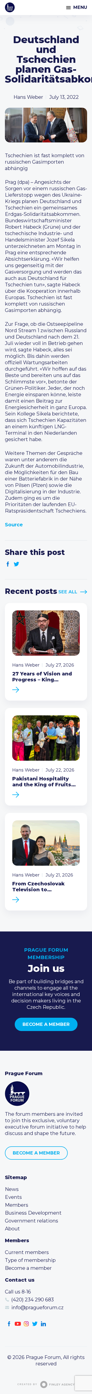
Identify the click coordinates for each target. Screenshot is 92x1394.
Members (16, 1205)
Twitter (16, 564)
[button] (46, 353)
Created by (27, 1384)
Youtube (18, 1324)
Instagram (26, 1324)
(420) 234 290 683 (32, 1300)
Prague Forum (10, 7)
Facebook (8, 564)
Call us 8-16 (18, 1292)
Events (13, 1197)
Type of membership (30, 1260)
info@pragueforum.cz (37, 1307)
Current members (27, 1252)
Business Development (33, 1213)
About (12, 1229)
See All (67, 592)
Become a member (46, 1024)
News (12, 1189)
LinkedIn (43, 1324)
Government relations (31, 1221)
